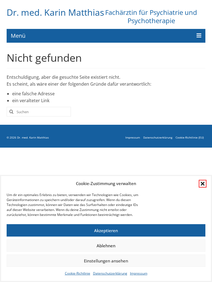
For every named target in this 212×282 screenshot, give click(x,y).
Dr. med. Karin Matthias (55, 12)
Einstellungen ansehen (106, 261)
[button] (202, 183)
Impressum (138, 273)
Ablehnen (106, 245)
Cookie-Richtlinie (77, 273)
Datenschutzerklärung (110, 273)
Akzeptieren (106, 230)
